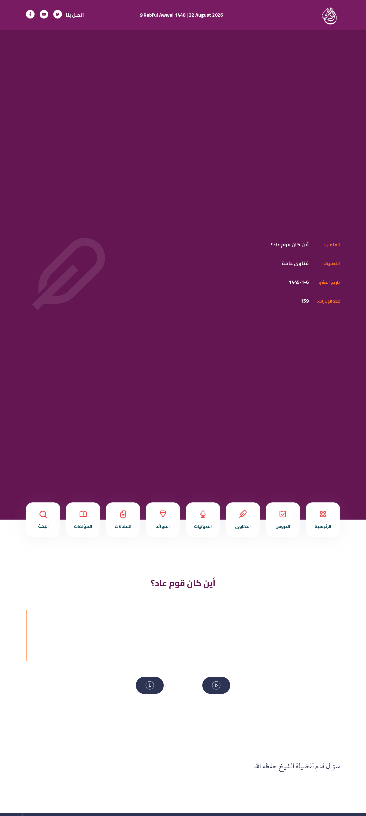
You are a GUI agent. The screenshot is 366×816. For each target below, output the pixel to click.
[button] (216, 685)
